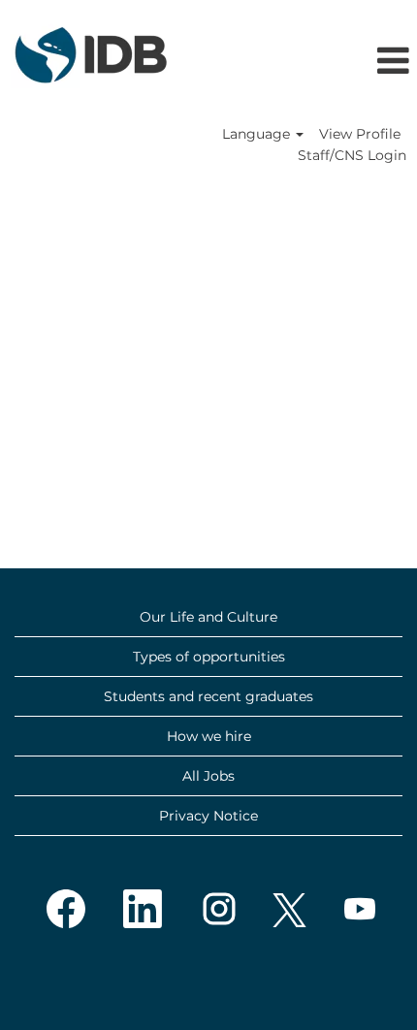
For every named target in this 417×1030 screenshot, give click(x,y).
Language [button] (258, 134)
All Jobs (208, 776)
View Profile (360, 134)
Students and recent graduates (208, 696)
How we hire (209, 736)
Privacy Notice (208, 815)
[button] (356, 61)
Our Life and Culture (208, 617)
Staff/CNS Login (352, 155)
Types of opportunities (209, 656)
